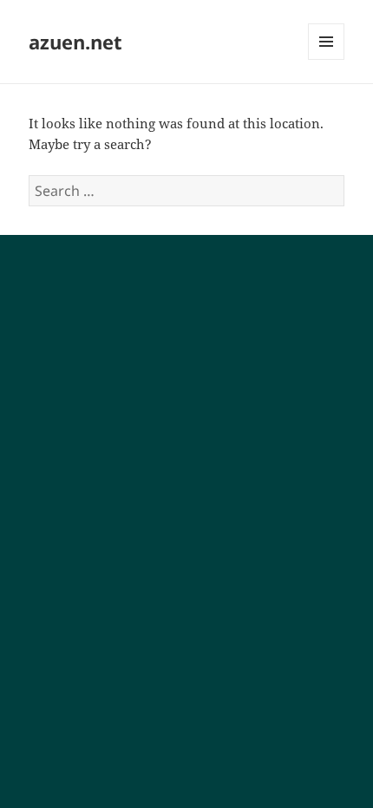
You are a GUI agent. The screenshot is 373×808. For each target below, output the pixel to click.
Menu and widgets (326, 59)
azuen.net (75, 42)
